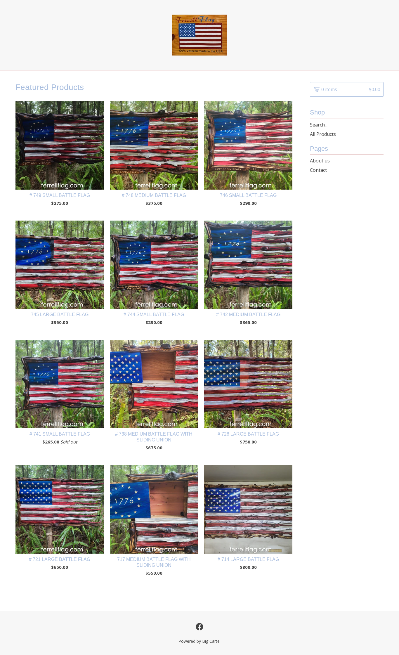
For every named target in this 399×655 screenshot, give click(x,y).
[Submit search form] (379, 125)
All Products (323, 134)
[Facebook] (199, 626)
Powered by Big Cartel (199, 641)
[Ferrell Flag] (199, 35)
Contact (318, 170)
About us (320, 160)
